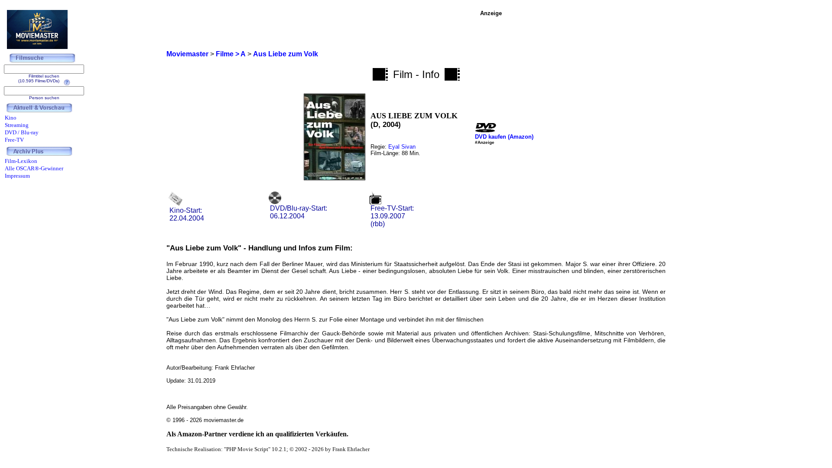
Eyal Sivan (402, 146)
